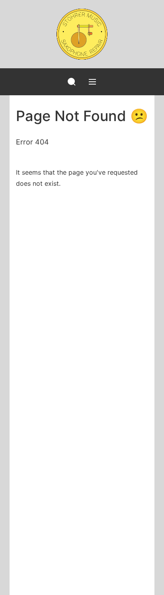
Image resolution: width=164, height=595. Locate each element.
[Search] (71, 82)
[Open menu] (92, 82)
